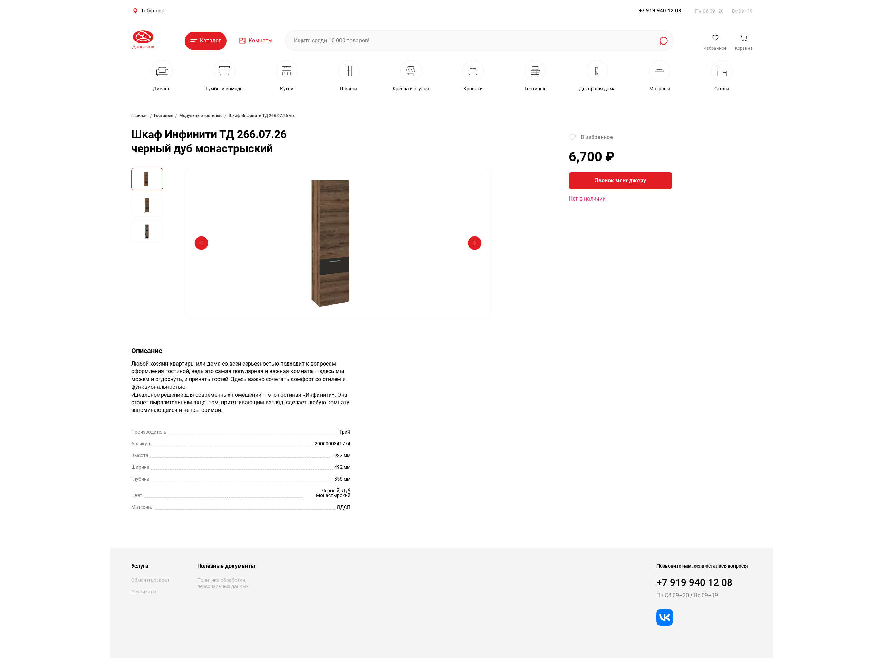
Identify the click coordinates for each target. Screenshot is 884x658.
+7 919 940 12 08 (660, 11)
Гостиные (163, 115)
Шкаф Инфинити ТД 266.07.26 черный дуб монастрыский (263, 115)
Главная (139, 115)
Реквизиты (143, 591)
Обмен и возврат (150, 580)
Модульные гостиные (200, 115)
